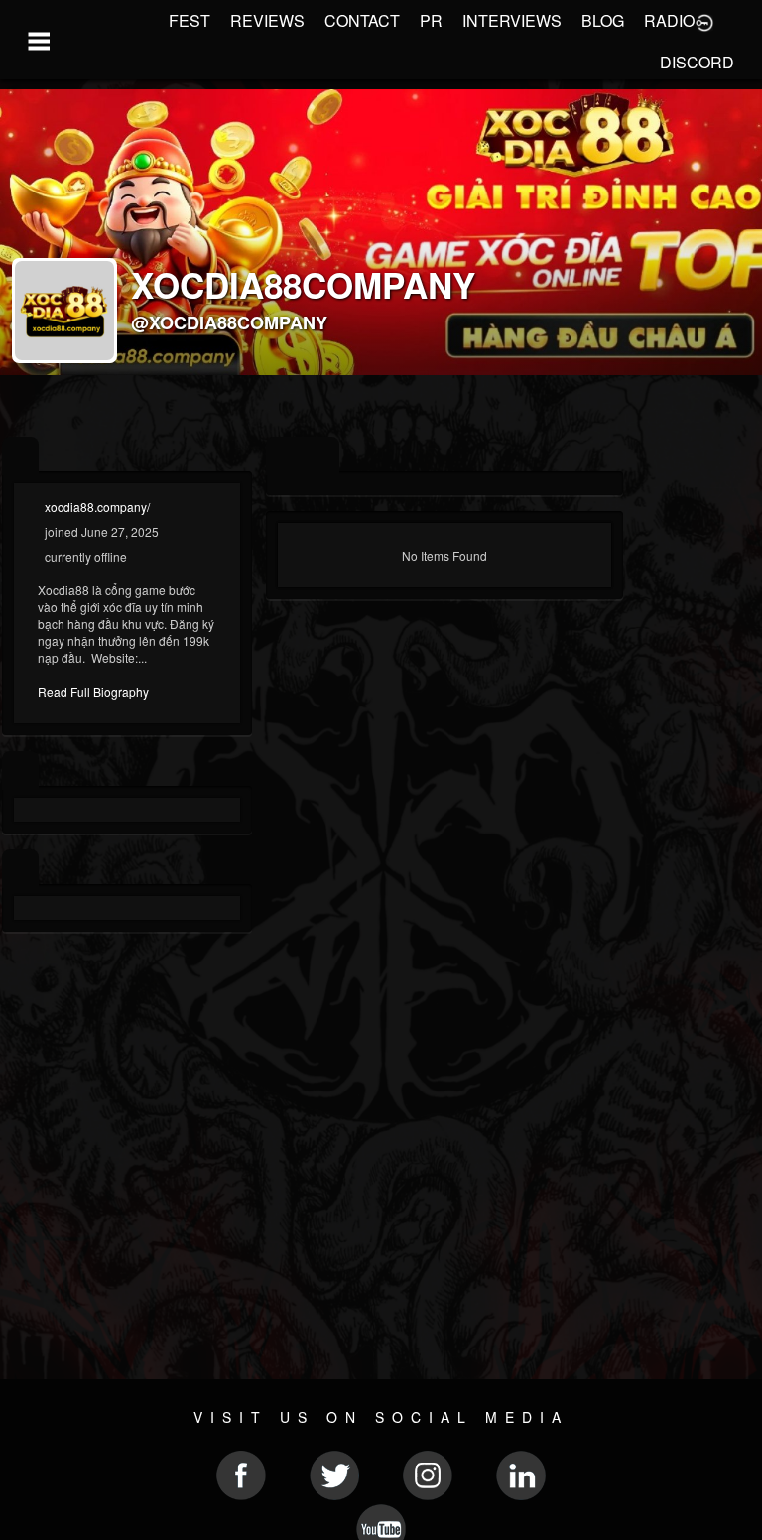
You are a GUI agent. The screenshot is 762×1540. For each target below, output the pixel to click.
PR (431, 20)
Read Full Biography (93, 691)
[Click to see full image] (381, 232)
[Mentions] (321, 456)
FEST (189, 20)
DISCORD (697, 62)
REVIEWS (267, 20)
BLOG (602, 20)
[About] (20, 456)
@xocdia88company (229, 322)
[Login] (704, 21)
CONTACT (362, 20)
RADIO (669, 20)
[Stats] (20, 770)
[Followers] (20, 868)
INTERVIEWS (512, 20)
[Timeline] (284, 456)
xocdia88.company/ (97, 506)
